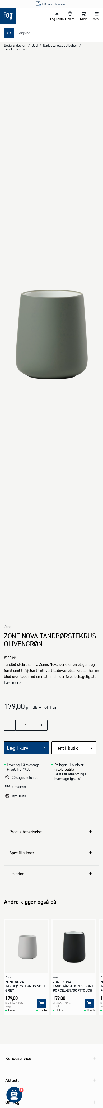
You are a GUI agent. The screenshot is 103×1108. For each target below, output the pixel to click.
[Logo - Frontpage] (25, 16)
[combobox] (56, 33)
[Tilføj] (41, 1003)
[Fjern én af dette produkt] (10, 725)
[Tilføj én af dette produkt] (42, 725)
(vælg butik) (64, 769)
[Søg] (9, 33)
